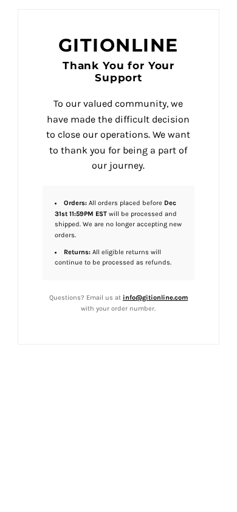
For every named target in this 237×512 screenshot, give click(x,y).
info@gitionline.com (155, 297)
